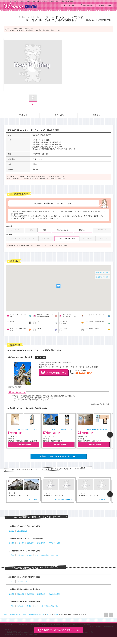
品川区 (56, 614)
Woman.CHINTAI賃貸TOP (12, 614)
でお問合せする (56, 372)
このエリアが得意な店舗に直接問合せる (60, 630)
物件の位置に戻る (102, 272)
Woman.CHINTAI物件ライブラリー (33, 614)
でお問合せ (24, 444)
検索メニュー (106, 5)
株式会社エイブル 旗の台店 (100, 404)
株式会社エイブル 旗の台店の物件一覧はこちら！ (58, 456)
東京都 (49, 614)
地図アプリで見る (102, 277)
